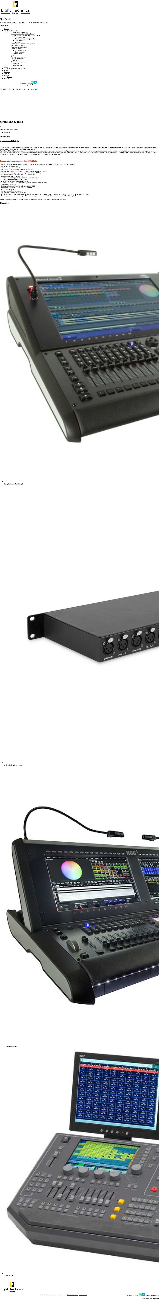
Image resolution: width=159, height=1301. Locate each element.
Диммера (17, 42)
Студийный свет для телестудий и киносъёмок (25, 35)
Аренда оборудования (10, 30)
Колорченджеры (20, 52)
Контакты (7, 72)
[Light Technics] (15, 15)
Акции (6, 70)
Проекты (6, 75)
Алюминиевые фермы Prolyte (20, 32)
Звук (12, 55)
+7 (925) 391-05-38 (25, 83)
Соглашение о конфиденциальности (77, 1295)
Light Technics (5, 19)
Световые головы (16, 48)
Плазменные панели (17, 58)
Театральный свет (20, 37)
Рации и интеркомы (17, 65)
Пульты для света (16, 53)
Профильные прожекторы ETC (24, 39)
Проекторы (14, 60)
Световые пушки (20, 40)
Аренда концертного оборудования (15, 68)
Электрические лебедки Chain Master (22, 34)
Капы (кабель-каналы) (18, 45)
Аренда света (10, 89)
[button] (4, 25)
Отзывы (9, 77)
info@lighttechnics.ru (31, 85)
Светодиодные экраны (18, 57)
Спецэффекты (15, 63)
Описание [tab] (7, 132)
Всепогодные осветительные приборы (23, 44)
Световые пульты (21, 89)
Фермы (6, 67)
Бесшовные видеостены (18, 62)
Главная (6, 29)
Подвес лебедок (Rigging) (19, 47)
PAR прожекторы (20, 50)
